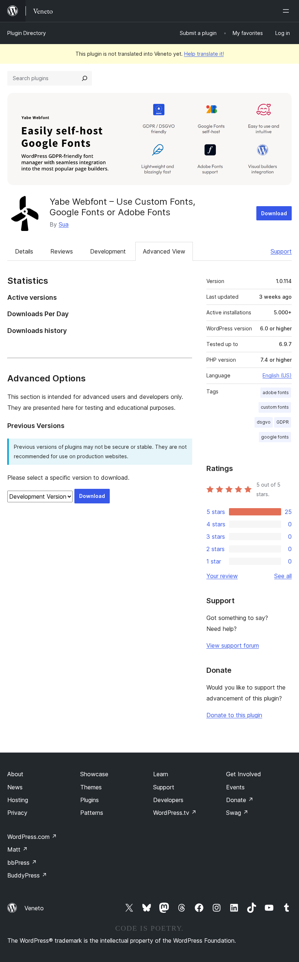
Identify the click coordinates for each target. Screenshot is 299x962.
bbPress (22, 862)
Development (108, 251)
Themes (91, 787)
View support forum (232, 645)
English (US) (277, 375)
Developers (168, 800)
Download (274, 213)
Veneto (34, 908)
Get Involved (243, 774)
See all (283, 576)
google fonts (275, 437)
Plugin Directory (26, 33)
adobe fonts (276, 392)
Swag (237, 812)
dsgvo (264, 422)
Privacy (17, 812)
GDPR (282, 422)
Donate (239, 800)
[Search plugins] (84, 78)
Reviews (61, 251)
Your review (222, 576)
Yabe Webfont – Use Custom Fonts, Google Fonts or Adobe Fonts (122, 206)
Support (281, 251)
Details (24, 251)
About (15, 774)
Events (235, 787)
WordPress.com (32, 836)
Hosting (17, 800)
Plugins (89, 800)
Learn (160, 774)
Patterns (91, 812)
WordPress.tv (175, 812)
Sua (64, 224)
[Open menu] (287, 11)
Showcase (94, 774)
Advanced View (164, 251)
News (15, 787)
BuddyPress (27, 875)
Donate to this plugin (234, 715)
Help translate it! (204, 54)
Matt (17, 849)
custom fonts (275, 407)
